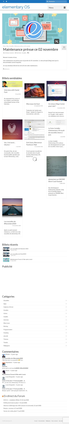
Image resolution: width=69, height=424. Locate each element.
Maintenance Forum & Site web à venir (21, 259)
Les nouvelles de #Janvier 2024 (19, 248)
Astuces (4, 366)
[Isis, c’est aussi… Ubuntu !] (12, 129)
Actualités (24, 52)
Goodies (6, 310)
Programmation (8, 329)
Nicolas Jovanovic (10, 52)
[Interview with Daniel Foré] (12, 84)
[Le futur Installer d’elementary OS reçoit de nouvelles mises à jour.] (57, 122)
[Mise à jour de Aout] (34, 91)
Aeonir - (11, 370)
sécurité (6, 336)
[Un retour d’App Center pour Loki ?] (57, 91)
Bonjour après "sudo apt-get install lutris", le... (15, 390)
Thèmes (6, 339)
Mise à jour (7, 323)
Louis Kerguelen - (14, 376)
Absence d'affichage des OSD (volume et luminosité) (18, 405)
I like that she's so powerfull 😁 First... (13, 360)
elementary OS (16, 7)
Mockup (6, 326)
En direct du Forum (14, 395)
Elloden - (12, 354)
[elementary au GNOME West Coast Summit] (57, 166)
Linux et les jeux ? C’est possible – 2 (13, 380)
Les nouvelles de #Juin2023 (18, 254)
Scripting (6, 332)
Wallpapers (7, 345)
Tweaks (6, 342)
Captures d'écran (8, 307)
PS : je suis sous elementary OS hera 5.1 (14, 382)
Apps (5, 303)
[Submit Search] (47, 1)
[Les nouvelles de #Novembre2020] (12, 208)
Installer (6, 316)
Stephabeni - (13, 362)
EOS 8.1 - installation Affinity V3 (12, 400)
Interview (6, 320)
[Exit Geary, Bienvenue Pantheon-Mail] (34, 129)
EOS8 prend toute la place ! (11, 402)
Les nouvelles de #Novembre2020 (12, 358)
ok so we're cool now (15, 368)
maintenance (6, 68)
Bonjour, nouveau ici (9, 408)
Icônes (5, 313)
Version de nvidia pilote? (10, 411)
